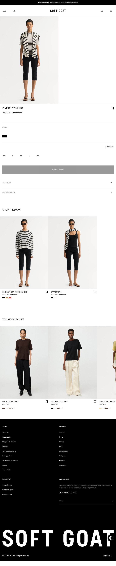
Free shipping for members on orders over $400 (58, 2)
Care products (7, 494)
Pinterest (62, 460)
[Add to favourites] (47, 292)
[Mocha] (3, 408)
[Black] (3, 297)
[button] (14, 11)
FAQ (60, 446)
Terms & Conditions (9, 451)
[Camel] (7, 297)
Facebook (62, 465)
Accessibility (6, 470)
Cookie (4, 465)
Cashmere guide (8, 490)
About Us (5, 432)
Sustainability (6, 437)
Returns (5, 446)
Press (61, 437)
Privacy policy (6, 456)
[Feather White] (7, 408)
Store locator (63, 451)
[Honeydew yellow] (100, 408)
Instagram (62, 456)
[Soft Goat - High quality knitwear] (58, 11)
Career (61, 442)
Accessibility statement (10, 460)
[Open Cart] (111, 11)
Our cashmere (7, 485)
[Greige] (10, 408)
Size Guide (110, 147)
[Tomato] (10, 297)
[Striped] (4, 136)
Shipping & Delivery (9, 442)
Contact (61, 432)
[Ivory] (55, 297)
